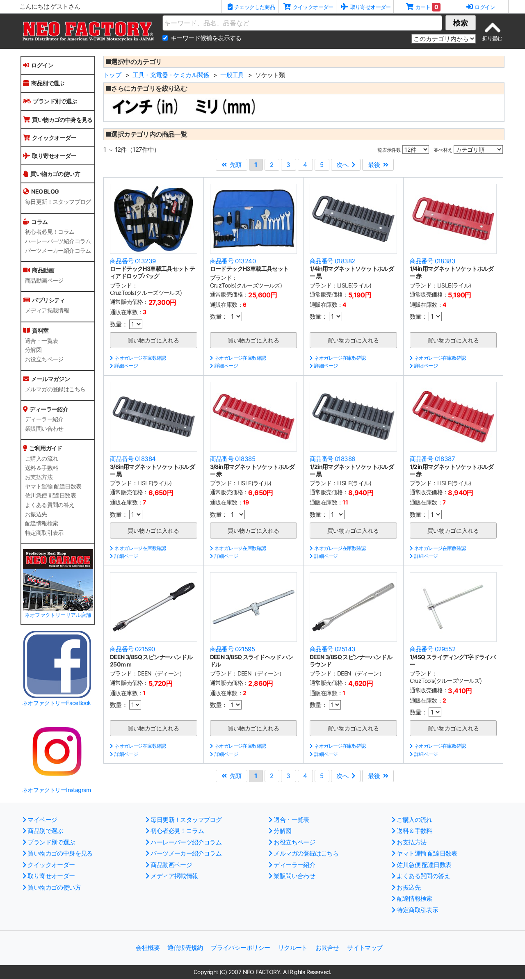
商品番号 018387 (432, 459)
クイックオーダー (54, 137)
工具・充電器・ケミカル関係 (170, 75)
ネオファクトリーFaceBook (56, 702)
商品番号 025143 (332, 649)
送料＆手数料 (41, 468)
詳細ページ (126, 366)
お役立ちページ (44, 359)
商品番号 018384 (132, 459)
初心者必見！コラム (50, 231)
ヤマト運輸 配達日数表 (53, 486)
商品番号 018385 (232, 459)
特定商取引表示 (44, 532)
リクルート (293, 948)
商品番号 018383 (432, 261)
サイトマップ (364, 948)
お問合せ (327, 948)
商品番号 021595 (232, 649)
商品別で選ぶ (47, 83)
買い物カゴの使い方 (55, 173)
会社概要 (148, 948)
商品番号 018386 (332, 459)
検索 (460, 22)
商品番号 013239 (132, 261)
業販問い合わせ (44, 428)
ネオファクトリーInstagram (56, 789)
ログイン (42, 65)
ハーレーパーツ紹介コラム (58, 241)
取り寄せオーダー (54, 155)
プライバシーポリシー (240, 948)
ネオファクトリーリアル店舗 (58, 615)
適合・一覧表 (41, 341)
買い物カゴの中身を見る (62, 119)
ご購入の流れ (41, 458)
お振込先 (36, 514)
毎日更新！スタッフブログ (58, 202)
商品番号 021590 (132, 649)
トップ (112, 75)
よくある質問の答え (50, 505)
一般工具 (232, 75)
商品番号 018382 (332, 261)
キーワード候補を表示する (206, 38)
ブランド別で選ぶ (55, 101)
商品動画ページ (44, 280)
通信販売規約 (185, 948)
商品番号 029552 (432, 649)
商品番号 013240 (233, 261)
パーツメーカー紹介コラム (58, 250)
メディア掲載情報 (47, 310)
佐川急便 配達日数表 (50, 495)
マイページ (42, 820)
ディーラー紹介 (44, 419)
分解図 (33, 350)
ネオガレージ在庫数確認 (140, 358)
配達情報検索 (41, 523)
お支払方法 (38, 477)
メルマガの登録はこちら (55, 389)
